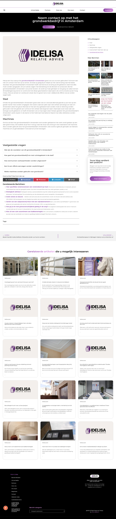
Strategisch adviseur (13, 192)
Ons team (71, 10)
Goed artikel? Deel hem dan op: (98, 50)
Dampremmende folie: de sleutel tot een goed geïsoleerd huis (93, 282)
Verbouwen (49, 27)
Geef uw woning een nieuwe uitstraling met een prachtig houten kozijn (18, 365)
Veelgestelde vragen (95, 47)
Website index (15, 497)
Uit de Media (35, 10)
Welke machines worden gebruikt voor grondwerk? (41, 171)
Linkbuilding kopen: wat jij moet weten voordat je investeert (15, 504)
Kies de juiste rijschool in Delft (94, 95)
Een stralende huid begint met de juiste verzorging (100, 114)
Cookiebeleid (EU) (16, 499)
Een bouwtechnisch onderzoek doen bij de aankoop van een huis (95, 323)
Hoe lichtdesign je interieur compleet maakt (93, 106)
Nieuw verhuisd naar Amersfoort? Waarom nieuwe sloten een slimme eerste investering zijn (107, 82)
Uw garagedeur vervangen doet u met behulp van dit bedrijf (57, 406)
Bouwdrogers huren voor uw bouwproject (16, 405)
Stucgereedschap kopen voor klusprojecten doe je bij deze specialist (57, 365)
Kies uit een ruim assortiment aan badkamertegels (24, 211)
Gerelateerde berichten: (96, 52)
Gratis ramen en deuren (14, 197)
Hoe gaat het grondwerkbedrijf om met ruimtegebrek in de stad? (41, 155)
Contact (82, 10)
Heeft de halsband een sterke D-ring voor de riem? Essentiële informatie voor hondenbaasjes (100, 150)
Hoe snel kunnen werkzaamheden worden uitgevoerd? (41, 161)
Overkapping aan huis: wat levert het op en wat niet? (19, 282)
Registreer (14, 491)
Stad (90, 42)
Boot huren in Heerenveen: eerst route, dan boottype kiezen (106, 106)
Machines (92, 45)
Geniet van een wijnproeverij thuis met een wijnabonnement (28, 201)
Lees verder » (91, 117)
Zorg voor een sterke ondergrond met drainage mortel (57, 323)
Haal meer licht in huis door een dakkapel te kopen (56, 446)
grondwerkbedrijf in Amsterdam (32, 80)
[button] (4, 10)
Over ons (59, 10)
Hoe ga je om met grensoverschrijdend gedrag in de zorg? (27, 206)
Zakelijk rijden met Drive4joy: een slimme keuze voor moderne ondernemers (98, 142)
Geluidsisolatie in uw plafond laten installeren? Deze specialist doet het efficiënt (94, 406)
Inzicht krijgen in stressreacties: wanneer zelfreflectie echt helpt (100, 128)
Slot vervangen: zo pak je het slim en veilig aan (106, 69)
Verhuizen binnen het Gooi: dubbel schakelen (93, 69)
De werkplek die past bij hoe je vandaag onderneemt (100, 121)
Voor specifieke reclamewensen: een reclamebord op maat (27, 187)
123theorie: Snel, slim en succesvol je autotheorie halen (99, 134)
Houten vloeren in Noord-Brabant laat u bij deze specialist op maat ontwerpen (18, 323)
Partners (47, 10)
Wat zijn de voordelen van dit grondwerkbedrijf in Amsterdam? (41, 150)
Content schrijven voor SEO (105, 95)
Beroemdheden (15, 477)
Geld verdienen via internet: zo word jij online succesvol (15, 510)
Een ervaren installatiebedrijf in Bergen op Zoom (93, 446)
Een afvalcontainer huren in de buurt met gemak (94, 81)
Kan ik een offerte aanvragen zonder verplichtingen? (41, 166)
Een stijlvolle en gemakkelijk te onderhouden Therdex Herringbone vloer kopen (95, 365)
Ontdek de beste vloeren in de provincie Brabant (55, 282)
